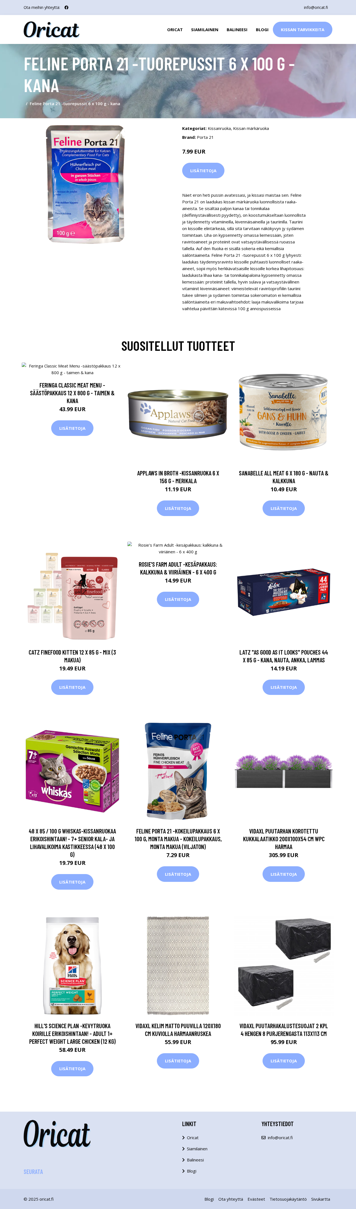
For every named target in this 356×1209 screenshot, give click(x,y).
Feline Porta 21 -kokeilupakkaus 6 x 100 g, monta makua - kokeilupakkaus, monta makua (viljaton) (178, 838)
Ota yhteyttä (230, 1199)
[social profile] (66, 7)
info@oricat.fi (316, 7)
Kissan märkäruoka (251, 128)
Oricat (175, 29)
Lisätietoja (203, 170)
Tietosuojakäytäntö (288, 1199)
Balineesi (237, 29)
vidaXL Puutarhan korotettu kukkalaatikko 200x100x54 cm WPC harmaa (284, 838)
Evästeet (256, 1199)
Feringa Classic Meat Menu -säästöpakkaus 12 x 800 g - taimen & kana (72, 392)
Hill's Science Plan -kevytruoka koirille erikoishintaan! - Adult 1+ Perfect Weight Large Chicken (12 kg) (72, 1033)
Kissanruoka (219, 128)
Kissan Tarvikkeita (302, 29)
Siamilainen (204, 29)
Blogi (262, 29)
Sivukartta (320, 1199)
